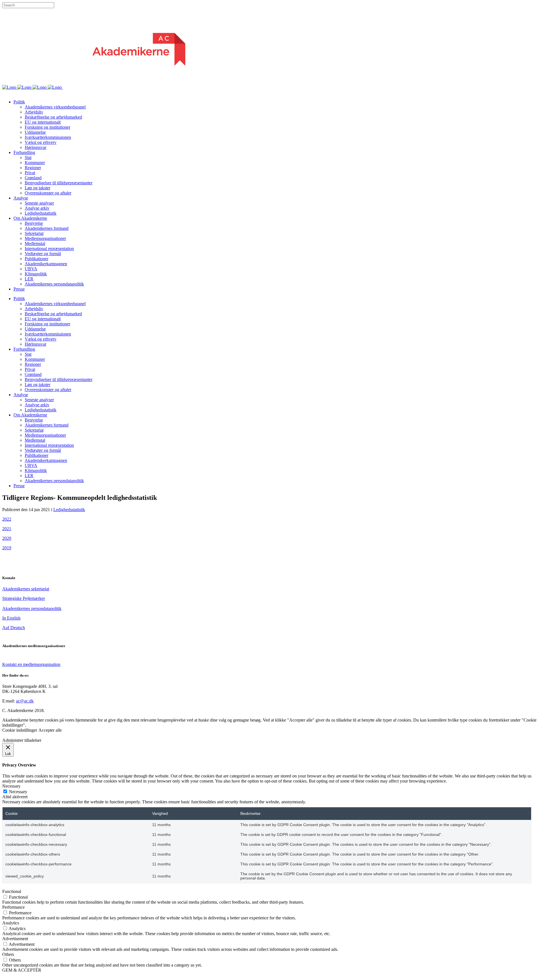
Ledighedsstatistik (69, 509)
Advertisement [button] (15, 938)
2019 (6, 547)
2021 (6, 528)
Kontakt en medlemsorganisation (31, 664)
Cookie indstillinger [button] (19, 730)
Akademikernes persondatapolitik (31, 608)
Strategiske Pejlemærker (23, 598)
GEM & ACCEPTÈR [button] (21, 970)
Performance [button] (13, 907)
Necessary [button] (11, 786)
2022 (6, 519)
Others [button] (8, 954)
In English (11, 618)
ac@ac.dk (25, 701)
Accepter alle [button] (50, 730)
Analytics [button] (10, 922)
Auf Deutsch (13, 627)
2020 (6, 538)
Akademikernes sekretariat (25, 588)
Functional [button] (11, 891)
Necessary (18, 791)
